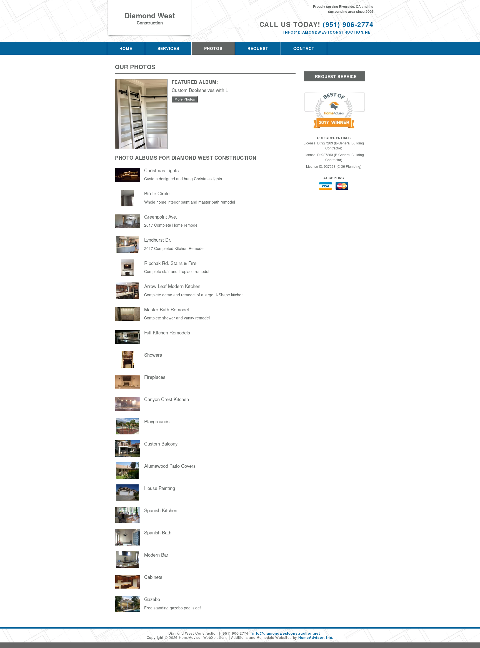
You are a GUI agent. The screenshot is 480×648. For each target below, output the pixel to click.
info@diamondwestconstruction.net (328, 32)
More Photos (184, 99)
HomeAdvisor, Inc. (315, 637)
